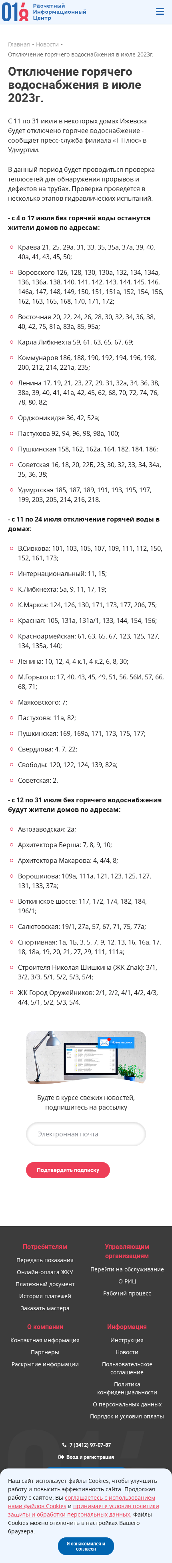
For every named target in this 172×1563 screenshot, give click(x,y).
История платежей (45, 1296)
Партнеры (45, 1352)
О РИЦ (127, 1281)
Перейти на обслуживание (127, 1269)
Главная (19, 44)
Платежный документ (45, 1284)
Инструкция (127, 1340)
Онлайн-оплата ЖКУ (45, 1272)
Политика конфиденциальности (127, 1388)
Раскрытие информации (45, 1364)
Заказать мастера (45, 1308)
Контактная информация (45, 1340)
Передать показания (45, 1260)
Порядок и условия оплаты (127, 1416)
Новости (47, 44)
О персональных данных (127, 1404)
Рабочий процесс (127, 1293)
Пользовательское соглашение (127, 1368)
